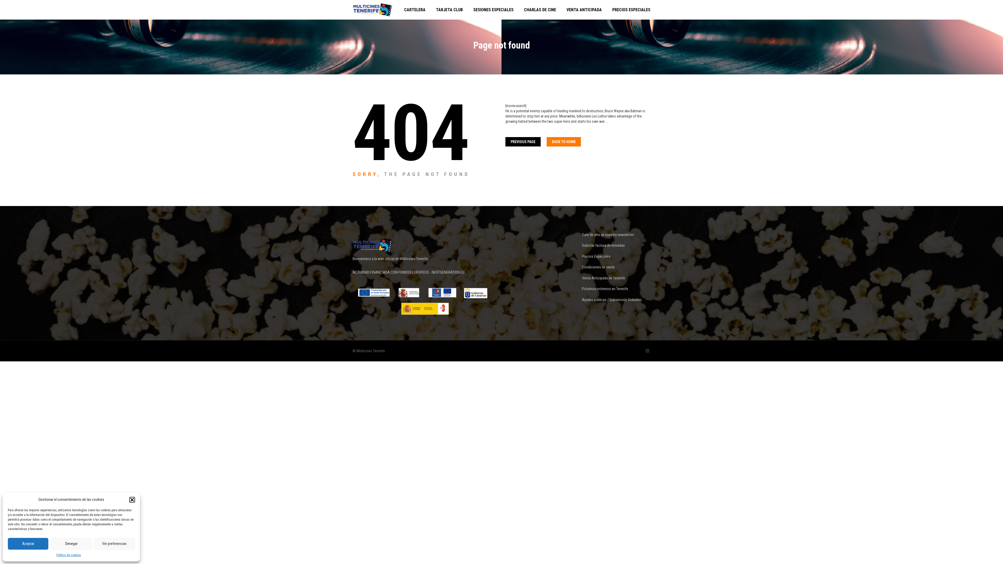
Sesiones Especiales (493, 9)
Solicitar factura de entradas (603, 245)
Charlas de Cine (540, 9)
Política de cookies (68, 555)
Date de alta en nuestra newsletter (608, 234)
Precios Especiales (631, 9)
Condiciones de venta (598, 267)
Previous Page (523, 142)
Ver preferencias (114, 543)
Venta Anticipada (584, 9)
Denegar (71, 543)
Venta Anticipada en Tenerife (603, 278)
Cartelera (414, 9)
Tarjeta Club (449, 9)
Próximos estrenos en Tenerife (605, 288)
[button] (132, 499)
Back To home (564, 142)
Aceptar (28, 543)
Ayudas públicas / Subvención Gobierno (612, 299)
